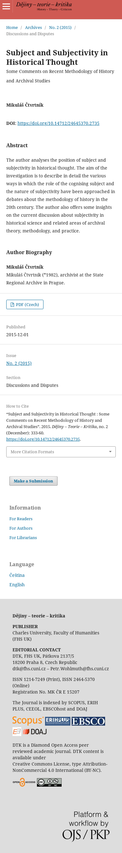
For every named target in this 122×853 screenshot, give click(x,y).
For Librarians (23, 537)
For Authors (21, 528)
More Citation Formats (32, 451)
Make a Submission (33, 481)
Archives (33, 27)
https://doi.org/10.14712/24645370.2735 (58, 123)
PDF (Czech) (27, 304)
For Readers (21, 518)
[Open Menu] (6, 6)
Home (12, 27)
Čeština (17, 575)
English (17, 585)
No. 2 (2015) (60, 27)
